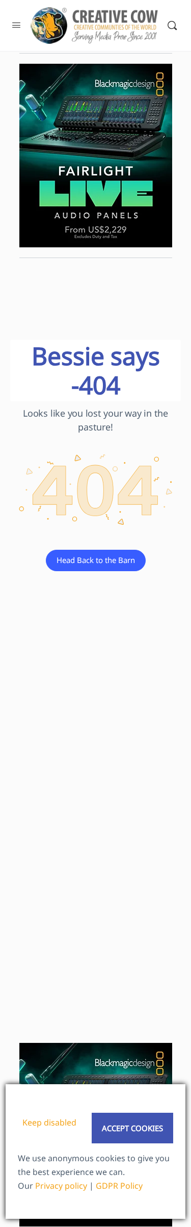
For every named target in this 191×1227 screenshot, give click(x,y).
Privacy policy (61, 1185)
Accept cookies (132, 1128)
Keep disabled (49, 1122)
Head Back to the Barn (96, 560)
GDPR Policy (119, 1185)
